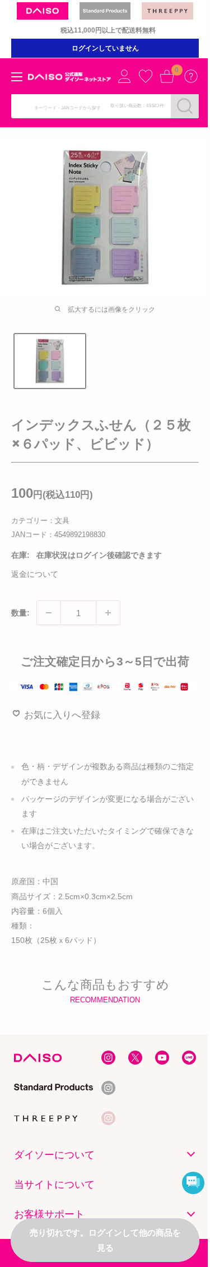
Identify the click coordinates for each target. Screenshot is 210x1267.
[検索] (185, 106)
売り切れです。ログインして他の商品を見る (105, 1240)
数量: (20, 612)
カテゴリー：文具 (40, 520)
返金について (34, 574)
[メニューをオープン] (16, 76)
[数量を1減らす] (48, 613)
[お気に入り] (145, 76)
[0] (167, 76)
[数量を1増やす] (108, 613)
